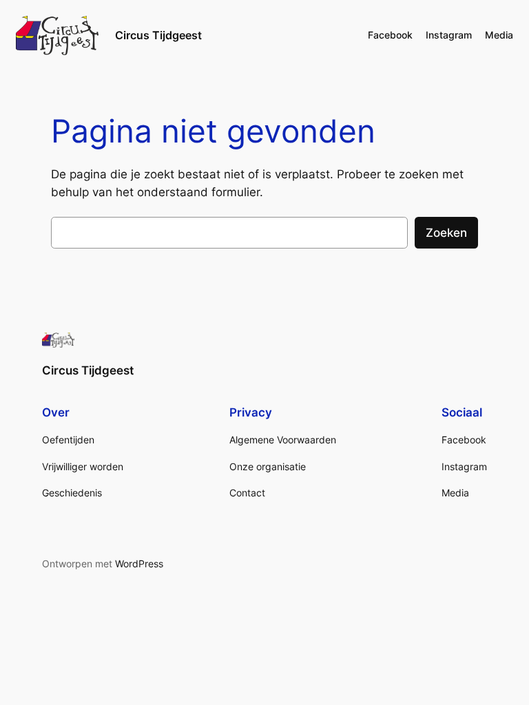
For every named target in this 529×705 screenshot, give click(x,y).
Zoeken (446, 233)
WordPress (139, 563)
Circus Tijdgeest (158, 35)
